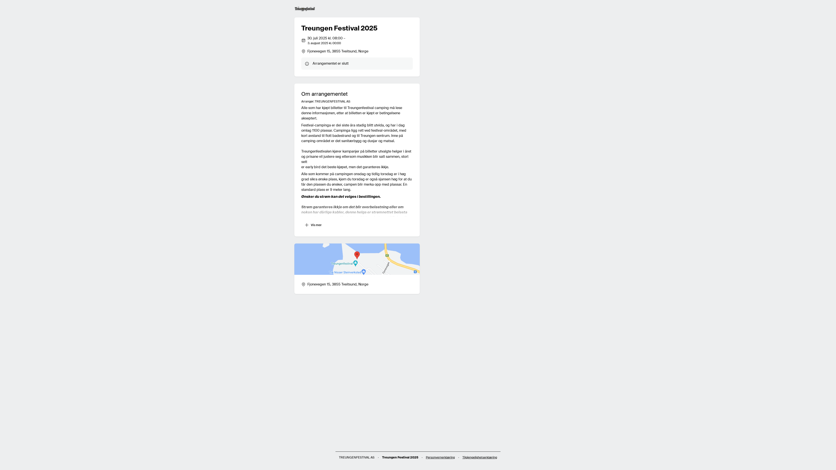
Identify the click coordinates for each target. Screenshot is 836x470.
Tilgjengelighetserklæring (479, 457)
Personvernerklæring (440, 457)
